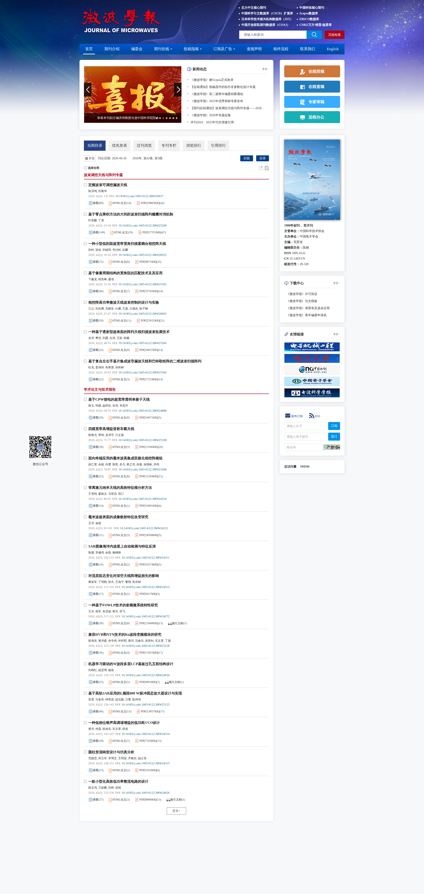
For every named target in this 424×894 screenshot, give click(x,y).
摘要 (95, 203)
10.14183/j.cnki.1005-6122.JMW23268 (143, 469)
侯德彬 (148, 464)
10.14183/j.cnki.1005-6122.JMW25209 (143, 225)
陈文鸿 (92, 787)
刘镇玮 (106, 249)
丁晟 (168, 640)
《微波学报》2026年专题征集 (211, 115)
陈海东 (92, 640)
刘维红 (92, 670)
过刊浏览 (144, 145)
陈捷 (91, 552)
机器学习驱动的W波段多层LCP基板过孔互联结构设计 (130, 664)
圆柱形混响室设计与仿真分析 (111, 752)
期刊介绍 (111, 49)
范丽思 (92, 758)
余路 (108, 552)
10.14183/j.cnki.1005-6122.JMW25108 (143, 440)
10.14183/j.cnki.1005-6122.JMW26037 (139, 196)
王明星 (122, 758)
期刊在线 (161, 49)
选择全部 (93, 167)
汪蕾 (128, 699)
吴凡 (122, 464)
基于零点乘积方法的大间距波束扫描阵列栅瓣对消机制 (130, 214)
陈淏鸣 (92, 191)
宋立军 (102, 758)
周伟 (101, 435)
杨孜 (111, 670)
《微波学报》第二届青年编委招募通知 (217, 94)
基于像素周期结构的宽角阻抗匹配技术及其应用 (125, 273)
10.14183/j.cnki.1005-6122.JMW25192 (143, 284)
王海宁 (119, 582)
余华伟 (112, 640)
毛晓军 (109, 308)
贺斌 (118, 787)
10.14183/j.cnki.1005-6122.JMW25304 (143, 372)
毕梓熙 (122, 640)
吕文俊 (119, 435)
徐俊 (139, 464)
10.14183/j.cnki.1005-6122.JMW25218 (146, 645)
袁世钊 (149, 640)
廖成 (111, 279)
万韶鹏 (102, 787)
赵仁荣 (92, 464)
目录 (262, 158)
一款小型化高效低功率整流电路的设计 (118, 781)
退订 (334, 436)
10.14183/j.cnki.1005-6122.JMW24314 (146, 734)
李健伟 (99, 552)
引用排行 (218, 145)
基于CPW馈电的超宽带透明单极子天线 (119, 399)
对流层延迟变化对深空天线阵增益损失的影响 (123, 576)
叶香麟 (92, 220)
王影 (119, 338)
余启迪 (106, 611)
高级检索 (334, 34)
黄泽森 (102, 640)
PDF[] (150, 203)
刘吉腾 (99, 308)
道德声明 (254, 49)
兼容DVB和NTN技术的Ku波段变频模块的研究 (124, 634)
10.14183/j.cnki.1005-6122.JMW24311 (146, 557)
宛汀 (121, 493)
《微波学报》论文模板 (301, 301)
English (333, 49)
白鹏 (118, 308)
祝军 (98, 611)
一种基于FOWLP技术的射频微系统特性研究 (123, 605)
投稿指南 (191, 49)
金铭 (98, 523)
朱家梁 (109, 367)
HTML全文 (119, 203)
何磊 (98, 728)
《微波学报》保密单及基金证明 (308, 308)
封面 (247, 158)
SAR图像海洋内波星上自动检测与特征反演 (122, 546)
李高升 (123, 405)
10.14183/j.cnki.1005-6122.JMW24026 (146, 792)
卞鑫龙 (92, 279)
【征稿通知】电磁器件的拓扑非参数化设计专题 (223, 87)
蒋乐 (115, 611)
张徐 (98, 249)
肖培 (115, 405)
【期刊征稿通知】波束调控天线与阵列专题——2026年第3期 (229, 108)
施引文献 (177, 623)
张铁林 (119, 367)
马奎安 (99, 699)
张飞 (122, 611)
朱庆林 (136, 582)
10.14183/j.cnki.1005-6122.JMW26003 (143, 313)
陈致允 (92, 435)
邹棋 (98, 405)
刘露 (105, 338)
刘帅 (111, 787)
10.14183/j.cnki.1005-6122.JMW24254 (143, 498)
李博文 (112, 758)
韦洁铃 (116, 249)
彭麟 (125, 249)
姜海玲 (99, 367)
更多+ (176, 810)
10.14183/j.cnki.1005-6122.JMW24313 (146, 587)
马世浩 (112, 493)
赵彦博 (102, 670)
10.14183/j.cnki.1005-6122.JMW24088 (143, 410)
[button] (156, 118)
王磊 (125, 308)
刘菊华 (102, 191)
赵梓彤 (106, 405)
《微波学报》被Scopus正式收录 (212, 80)
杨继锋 (116, 552)
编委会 (136, 49)
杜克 (91, 367)
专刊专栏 (168, 145)
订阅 (334, 426)
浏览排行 (193, 145)
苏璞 (91, 699)
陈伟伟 (136, 699)
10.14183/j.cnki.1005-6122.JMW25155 (146, 704)
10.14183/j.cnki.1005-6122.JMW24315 (146, 763)
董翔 (128, 582)
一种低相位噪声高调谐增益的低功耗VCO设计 (124, 723)
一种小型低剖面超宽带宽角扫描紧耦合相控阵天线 (127, 243)
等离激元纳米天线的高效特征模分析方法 (120, 487)
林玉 (91, 405)
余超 (101, 464)
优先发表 (119, 145)
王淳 (91, 523)
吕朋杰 (133, 308)
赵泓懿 (119, 699)
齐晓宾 (132, 758)
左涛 (112, 338)
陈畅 (126, 338)
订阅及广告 (222, 49)
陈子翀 (143, 308)
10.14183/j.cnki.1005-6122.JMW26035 (143, 255)
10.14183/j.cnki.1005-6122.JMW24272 (146, 616)
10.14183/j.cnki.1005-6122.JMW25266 (143, 343)
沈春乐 (139, 640)
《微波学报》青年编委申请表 (306, 315)
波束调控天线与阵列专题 (103, 175)
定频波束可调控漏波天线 (107, 185)
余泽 (91, 338)
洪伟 (156, 464)
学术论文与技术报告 (100, 389)
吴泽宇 (109, 435)
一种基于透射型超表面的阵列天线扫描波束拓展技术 (129, 332)
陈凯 (115, 464)
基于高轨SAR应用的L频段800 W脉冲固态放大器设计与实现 (135, 693)
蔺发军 (92, 582)
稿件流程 (280, 49)
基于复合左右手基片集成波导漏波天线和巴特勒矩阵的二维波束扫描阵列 (144, 361)
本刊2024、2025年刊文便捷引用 (212, 122)
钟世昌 (109, 699)
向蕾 (108, 464)
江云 (91, 308)
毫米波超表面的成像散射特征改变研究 (118, 517)
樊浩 (98, 338)
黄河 (131, 640)
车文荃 (159, 640)
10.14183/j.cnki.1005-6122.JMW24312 (144, 528)
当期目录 (94, 145)
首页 (89, 49)
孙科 (91, 249)
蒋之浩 (131, 464)
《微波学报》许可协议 (301, 294)
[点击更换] (332, 447)
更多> (265, 68)
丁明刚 (102, 582)
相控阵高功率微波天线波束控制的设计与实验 (123, 302)
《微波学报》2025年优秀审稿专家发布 (217, 101)
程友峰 (102, 279)
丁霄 (101, 220)
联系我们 (307, 49)
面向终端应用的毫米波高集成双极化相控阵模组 (125, 458)
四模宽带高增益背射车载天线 (111, 429)
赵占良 (142, 758)
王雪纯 (92, 493)
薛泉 (125, 728)
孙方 (111, 582)
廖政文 (102, 493)
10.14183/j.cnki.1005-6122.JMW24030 (146, 675)
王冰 (91, 611)
